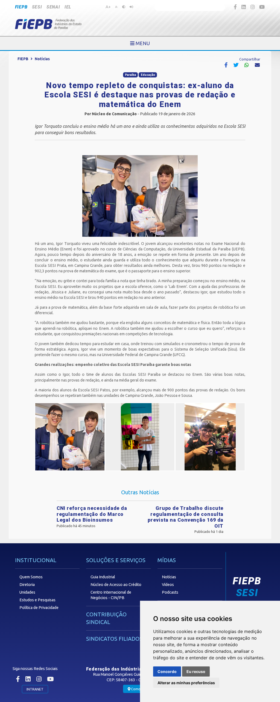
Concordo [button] (167, 671)
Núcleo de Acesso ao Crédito (116, 584)
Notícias (42, 59)
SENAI (53, 7)
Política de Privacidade (39, 607)
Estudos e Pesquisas (37, 600)
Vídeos (168, 584)
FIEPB (21, 7)
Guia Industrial (103, 577)
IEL (68, 7)
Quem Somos (31, 577)
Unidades (27, 592)
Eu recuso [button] (195, 671)
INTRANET (35, 689)
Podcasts (170, 592)
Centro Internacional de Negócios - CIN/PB (111, 595)
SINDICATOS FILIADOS (114, 638)
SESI (37, 7)
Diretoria (27, 584)
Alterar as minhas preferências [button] (186, 682)
